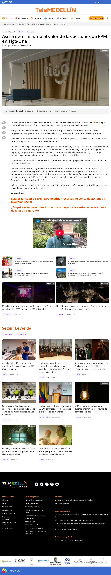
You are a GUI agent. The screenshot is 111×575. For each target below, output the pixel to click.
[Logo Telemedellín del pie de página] (14, 484)
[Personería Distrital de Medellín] (29, 561)
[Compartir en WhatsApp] (4, 132)
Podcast (49, 18)
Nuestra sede (7, 507)
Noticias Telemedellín (21, 45)
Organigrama (7, 510)
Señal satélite (30, 521)
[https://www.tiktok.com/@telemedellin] (47, 484)
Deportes (36, 18)
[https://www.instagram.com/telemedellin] (52, 484)
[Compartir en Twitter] (4, 127)
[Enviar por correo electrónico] (4, 137)
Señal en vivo (97, 18)
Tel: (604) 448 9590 (62, 503)
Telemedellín (31, 32)
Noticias (7, 18)
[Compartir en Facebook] (4, 122)
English (99, 2)
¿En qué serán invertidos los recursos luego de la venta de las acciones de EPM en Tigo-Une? (58, 208)
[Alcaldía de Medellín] (41, 561)
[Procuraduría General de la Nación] (101, 561)
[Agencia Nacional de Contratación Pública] (89, 561)
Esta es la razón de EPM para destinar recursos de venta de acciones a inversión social (58, 200)
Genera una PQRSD (32, 503)
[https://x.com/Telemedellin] (41, 484)
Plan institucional (8, 513)
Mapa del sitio (7, 528)
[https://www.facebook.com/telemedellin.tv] (36, 484)
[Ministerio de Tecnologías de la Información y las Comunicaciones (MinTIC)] (17, 561)
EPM (95, 122)
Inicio (6, 24)
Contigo (75, 18)
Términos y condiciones (33, 507)
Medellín (18, 24)
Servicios (5, 503)
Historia (5, 500)
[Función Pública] (65, 561)
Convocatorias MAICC (32, 525)
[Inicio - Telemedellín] (55, 9)
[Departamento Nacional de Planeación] (77, 561)
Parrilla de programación (34, 500)
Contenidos (21, 18)
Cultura (7, 314)
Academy (62, 18)
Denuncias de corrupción (34, 528)
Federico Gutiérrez (44, 417)
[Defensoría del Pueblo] (53, 561)
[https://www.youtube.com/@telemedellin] (57, 484)
